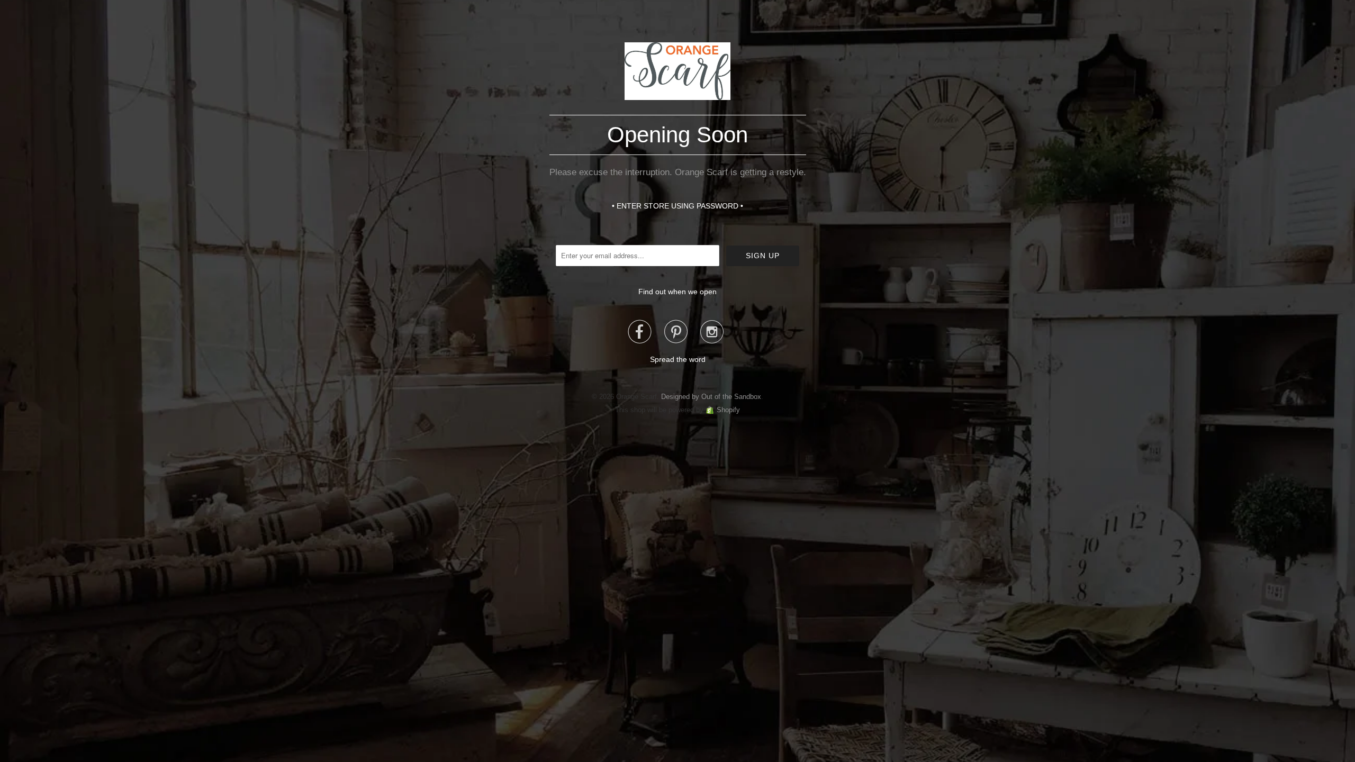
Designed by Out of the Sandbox (711, 397)
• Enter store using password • (677, 206)
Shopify (728, 410)
